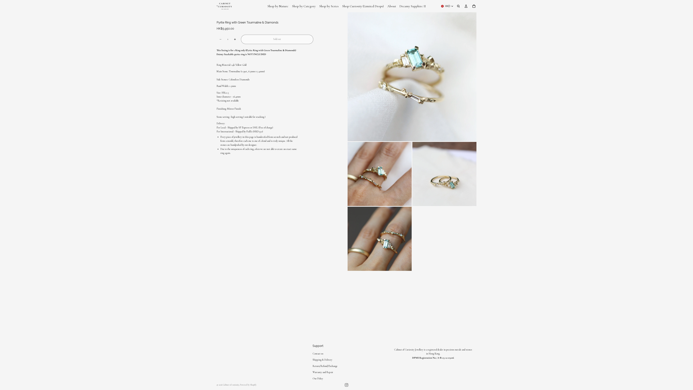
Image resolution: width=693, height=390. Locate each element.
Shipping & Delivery (322, 359)
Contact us (318, 353)
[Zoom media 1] (412, 76)
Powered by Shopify (248, 385)
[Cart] (474, 6)
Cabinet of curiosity (231, 385)
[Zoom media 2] (380, 174)
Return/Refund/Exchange (325, 366)
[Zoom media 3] (444, 174)
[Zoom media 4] (380, 239)
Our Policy (318, 378)
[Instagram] (346, 385)
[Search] (458, 6)
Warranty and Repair (323, 372)
